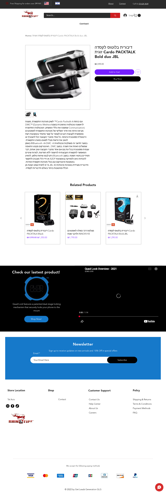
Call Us (140, 4)
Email (36, 353)
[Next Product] (145, 218)
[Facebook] (12, 406)
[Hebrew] (57, 3)
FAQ (135, 412)
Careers (92, 412)
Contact (62, 399)
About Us (93, 408)
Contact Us (94, 399)
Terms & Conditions (142, 404)
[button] (137, 15)
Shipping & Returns (142, 399)
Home (28, 35)
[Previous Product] (21, 218)
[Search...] (115, 15)
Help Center (95, 404)
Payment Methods (142, 408)
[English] (46, 3)
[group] (83, 218)
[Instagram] (7, 406)
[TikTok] (17, 406)
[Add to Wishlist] (138, 72)
